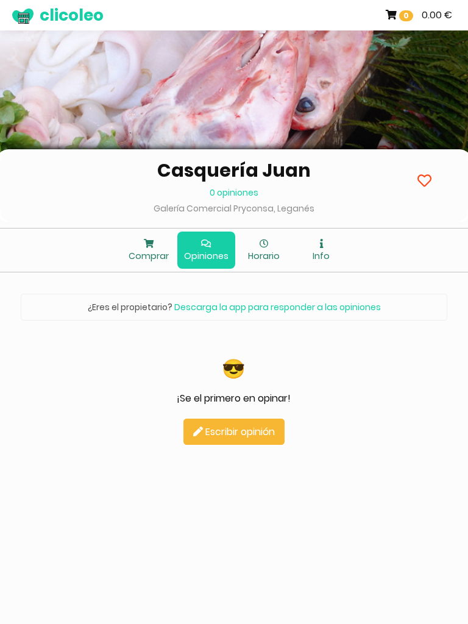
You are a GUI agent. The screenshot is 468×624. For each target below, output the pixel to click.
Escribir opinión (239, 432)
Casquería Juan (234, 170)
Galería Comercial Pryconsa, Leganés (234, 208)
